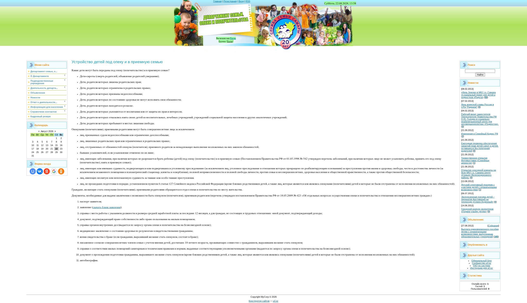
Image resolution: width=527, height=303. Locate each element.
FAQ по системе (481, 265)
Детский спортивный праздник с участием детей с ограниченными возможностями (479, 187)
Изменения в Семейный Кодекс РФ (479, 133)
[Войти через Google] (54, 171)
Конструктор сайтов (259, 301)
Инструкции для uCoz (481, 268)
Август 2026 (47, 131)
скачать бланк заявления (106, 207)
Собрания (493, 225)
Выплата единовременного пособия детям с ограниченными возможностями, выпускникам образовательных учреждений (480, 233)
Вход (241, 1)
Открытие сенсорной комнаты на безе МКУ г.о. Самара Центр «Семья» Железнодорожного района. (478, 174)
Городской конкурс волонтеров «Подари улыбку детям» (477, 210)
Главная (217, 1)
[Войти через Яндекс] (47, 171)
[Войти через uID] (33, 171)
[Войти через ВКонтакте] (40, 171)
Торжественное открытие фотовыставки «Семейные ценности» (475, 160)
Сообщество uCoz (481, 263)
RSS (248, 1)
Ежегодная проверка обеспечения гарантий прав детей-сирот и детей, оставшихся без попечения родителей (479, 147)
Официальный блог (481, 260)
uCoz (275, 301)
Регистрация (230, 1)
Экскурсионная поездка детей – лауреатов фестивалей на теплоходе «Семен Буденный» (477, 199)
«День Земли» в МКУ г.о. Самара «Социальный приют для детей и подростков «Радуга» (478, 95)
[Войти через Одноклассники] (61, 171)
